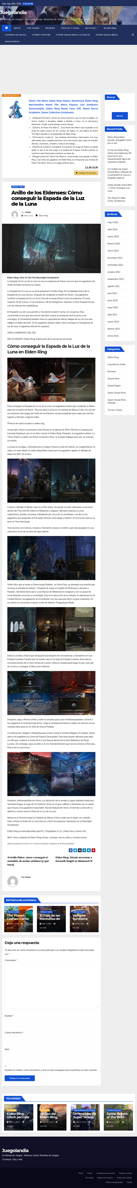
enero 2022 (113, 251)
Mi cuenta (89, 1178)
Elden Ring (110, 28)
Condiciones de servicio (105, 1173)
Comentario (11, 960)
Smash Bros (12, 41)
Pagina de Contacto (105, 1178)
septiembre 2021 (116, 279)
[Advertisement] (68, 65)
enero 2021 (113, 336)
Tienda (129, 1182)
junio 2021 (113, 300)
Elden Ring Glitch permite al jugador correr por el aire (119, 140)
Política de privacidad (114, 1182)
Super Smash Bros (107, 35)
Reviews (50, 28)
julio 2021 (112, 293)
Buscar (111, 97)
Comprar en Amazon (87, 173)
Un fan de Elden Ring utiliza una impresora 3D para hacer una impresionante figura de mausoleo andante (119, 156)
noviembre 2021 (115, 265)
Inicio (17, 28)
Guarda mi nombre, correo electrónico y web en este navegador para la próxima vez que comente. (51, 1070)
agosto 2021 (114, 286)
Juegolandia (13, 12)
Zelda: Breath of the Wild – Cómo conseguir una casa (120, 188)
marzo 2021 (113, 322)
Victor (28, 212)
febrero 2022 (114, 244)
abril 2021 (112, 314)
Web (7, 1049)
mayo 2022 (113, 222)
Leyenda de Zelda (15, 35)
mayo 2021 (113, 307)
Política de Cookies (124, 1178)
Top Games (33, 28)
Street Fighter (41, 35)
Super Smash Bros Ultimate (73, 35)
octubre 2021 (114, 272)
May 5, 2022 (81, 1122)
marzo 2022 (113, 236)
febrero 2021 (114, 329)
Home (81, 1173)
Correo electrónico (14, 1032)
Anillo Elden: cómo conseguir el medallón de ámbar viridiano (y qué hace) (28, 861)
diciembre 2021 (115, 258)
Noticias (90, 28)
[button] (133, 35)
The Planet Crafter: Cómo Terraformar (18, 918)
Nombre (9, 1016)
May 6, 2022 (14, 1122)
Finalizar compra (125, 1173)
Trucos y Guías (70, 28)
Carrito (89, 1173)
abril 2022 (112, 229)
